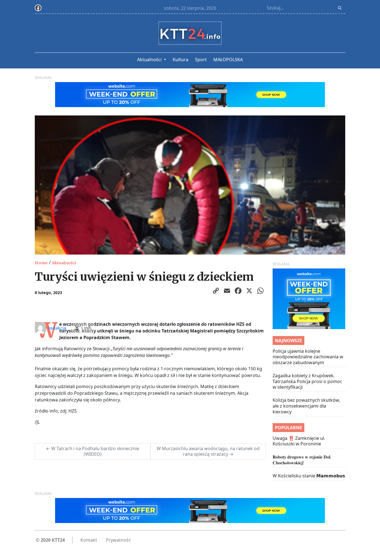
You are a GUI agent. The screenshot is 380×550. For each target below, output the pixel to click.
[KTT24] (190, 33)
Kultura (180, 59)
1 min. (86, 328)
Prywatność (118, 540)
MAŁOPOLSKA (228, 59)
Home (41, 262)
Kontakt (88, 540)
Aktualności (150, 59)
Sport (201, 59)
